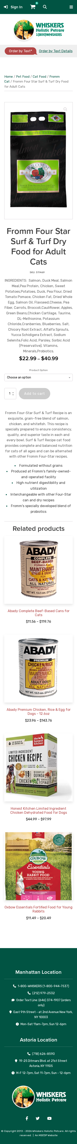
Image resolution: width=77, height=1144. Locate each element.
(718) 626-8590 (43, 1054)
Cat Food (39, 77)
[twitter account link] (37, 1118)
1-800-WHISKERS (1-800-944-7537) (43, 986)
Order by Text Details (56, 51)
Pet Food (23, 77)
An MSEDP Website (46, 1135)
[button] (45, 7)
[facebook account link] (27, 1118)
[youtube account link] (49, 1118)
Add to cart (34, 394)
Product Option (38, 370)
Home (8, 77)
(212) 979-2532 (43, 993)
